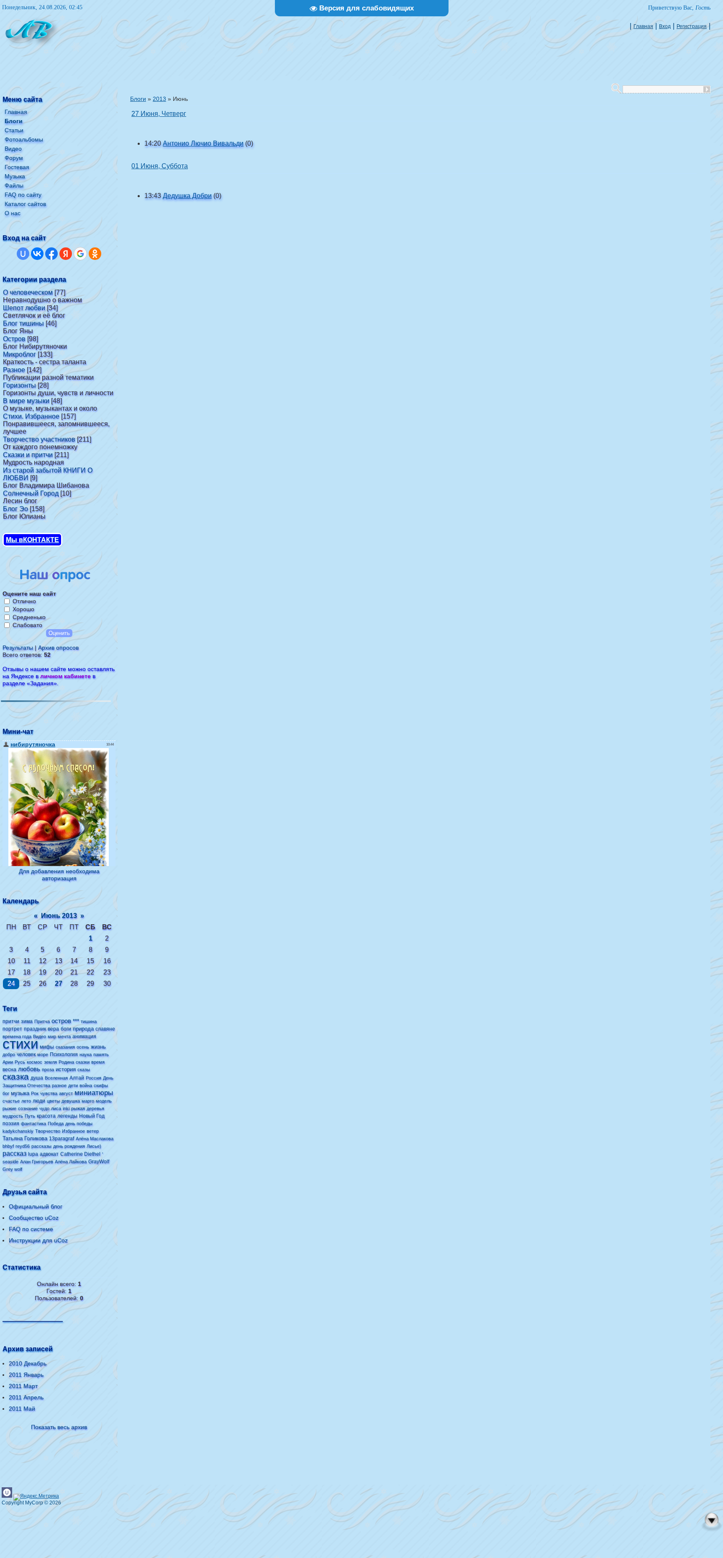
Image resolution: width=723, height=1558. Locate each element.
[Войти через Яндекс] (65, 253)
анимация (84, 1036)
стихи (20, 1044)
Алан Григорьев (36, 1161)
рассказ (14, 1153)
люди (39, 1101)
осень (83, 1046)
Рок (34, 1093)
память (101, 1054)
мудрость (13, 1115)
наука (85, 1054)
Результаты (18, 647)
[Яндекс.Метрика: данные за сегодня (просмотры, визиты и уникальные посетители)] (36, 1497)
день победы (78, 1123)
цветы (53, 1100)
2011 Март (23, 1386)
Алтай (76, 1078)
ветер (93, 1131)
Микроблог (19, 354)
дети (73, 1085)
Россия (93, 1077)
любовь (29, 1069)
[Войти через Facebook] (51, 253)
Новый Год (92, 1116)
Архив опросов (58, 647)
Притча (42, 1021)
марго (88, 1100)
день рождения (69, 1146)
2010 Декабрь (27, 1363)
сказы (83, 1069)
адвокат (49, 1154)
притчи (11, 1021)
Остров (14, 338)
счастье (11, 1100)
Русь (20, 1061)
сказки (83, 1061)
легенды (67, 1116)
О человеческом (28, 292)
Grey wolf (12, 1169)
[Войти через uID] (23, 253)
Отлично (24, 601)
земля (50, 1061)
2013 (159, 98)
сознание (28, 1108)
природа (83, 1029)
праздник (35, 1029)
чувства (48, 1093)
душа (37, 1078)
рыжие (9, 1108)
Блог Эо (15, 508)
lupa (33, 1154)
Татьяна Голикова (25, 1138)
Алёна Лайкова (71, 1161)
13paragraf (61, 1139)
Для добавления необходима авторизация (59, 875)
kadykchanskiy (18, 1131)
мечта (64, 1036)
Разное (14, 369)
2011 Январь (26, 1374)
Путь (30, 1115)
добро (9, 1054)
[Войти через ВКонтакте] (37, 253)
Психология (64, 1054)
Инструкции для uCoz (38, 1240)
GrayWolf (98, 1162)
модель (104, 1100)
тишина (89, 1021)
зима (27, 1021)
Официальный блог (35, 1206)
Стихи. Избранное (31, 416)
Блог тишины (23, 323)
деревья (95, 1108)
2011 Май (22, 1408)
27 (58, 983)
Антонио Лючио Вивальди (203, 143)
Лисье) (94, 1146)
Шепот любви (24, 307)
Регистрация (692, 26)
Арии (8, 1061)
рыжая (78, 1108)
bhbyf (8, 1146)
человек (26, 1054)
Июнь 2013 (59, 915)
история (66, 1069)
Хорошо (23, 609)
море (42, 1054)
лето (26, 1100)
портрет (12, 1029)
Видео (39, 1036)
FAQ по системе (31, 1229)
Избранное (73, 1131)
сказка (16, 1077)
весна (9, 1069)
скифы (101, 1085)
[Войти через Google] (80, 253)
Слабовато (27, 625)
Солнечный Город (31, 493)
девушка (71, 1100)
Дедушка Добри (187, 195)
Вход (665, 26)
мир (52, 1036)
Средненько (29, 617)
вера (53, 1029)
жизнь (98, 1047)
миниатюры (93, 1092)
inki (66, 1108)
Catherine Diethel (80, 1154)
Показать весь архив (59, 1427)
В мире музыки (26, 400)
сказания (65, 1046)
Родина (66, 1061)
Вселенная (56, 1077)
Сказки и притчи (28, 454)
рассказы (41, 1146)
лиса (56, 1108)
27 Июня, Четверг (158, 113)
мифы (47, 1047)
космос (34, 1061)
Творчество (47, 1131)
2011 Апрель (26, 1397)
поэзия (11, 1123)
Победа (56, 1123)
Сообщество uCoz (34, 1217)
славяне (105, 1029)
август (66, 1093)
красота (46, 1116)
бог (6, 1093)
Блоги (138, 98)
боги (66, 1029)
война (85, 1085)
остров (61, 1021)
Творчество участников (39, 439)
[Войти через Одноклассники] (95, 253)
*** (76, 1021)
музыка (20, 1093)
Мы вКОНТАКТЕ (32, 539)
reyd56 (22, 1146)
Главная (643, 26)
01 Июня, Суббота (159, 166)
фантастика (33, 1123)
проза (48, 1069)
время (98, 1061)
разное (59, 1085)
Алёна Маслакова (94, 1138)
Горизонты (19, 385)
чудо (44, 1108)
